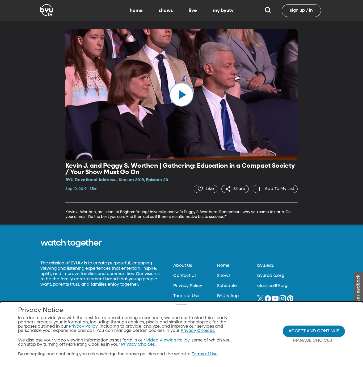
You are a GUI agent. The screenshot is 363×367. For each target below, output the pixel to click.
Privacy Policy (187, 286)
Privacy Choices (138, 345)
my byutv (223, 10)
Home (223, 266)
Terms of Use (186, 296)
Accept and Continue (314, 331)
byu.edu (266, 266)
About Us (182, 266)
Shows (223, 276)
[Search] (267, 10)
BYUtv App (228, 296)
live (193, 10)
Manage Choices (312, 341)
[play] (181, 95)
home (136, 10)
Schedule (227, 286)
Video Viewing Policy (167, 340)
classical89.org (272, 286)
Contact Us (184, 276)
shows (166, 10)
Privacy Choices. (198, 331)
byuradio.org (270, 276)
